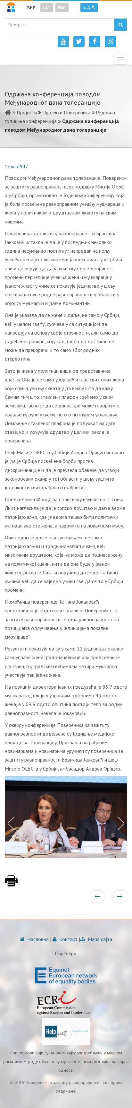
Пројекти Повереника (66, 112)
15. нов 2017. (17, 167)
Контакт (68, 939)
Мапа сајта (99, 939)
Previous (9, 823)
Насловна (37, 939)
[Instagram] (110, 41)
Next (122, 823)
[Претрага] (120, 25)
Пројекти (27, 112)
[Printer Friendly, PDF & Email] (11, 884)
